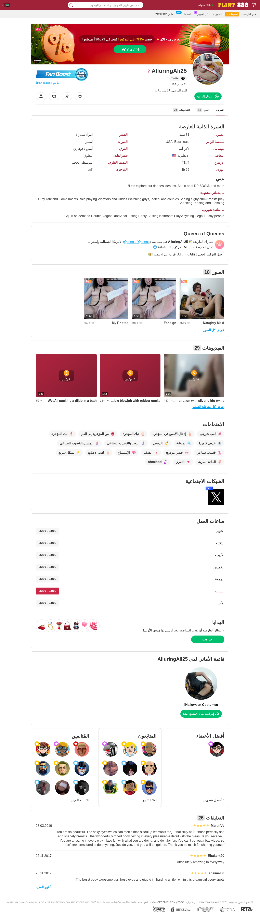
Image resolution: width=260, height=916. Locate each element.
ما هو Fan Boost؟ (47, 82)
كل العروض (202, 14)
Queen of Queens (137, 241)
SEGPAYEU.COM (166, 902)
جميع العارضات (249, 14)
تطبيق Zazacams (164, 14)
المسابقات (187, 14)
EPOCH (181, 902)
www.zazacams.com (210, 902)
